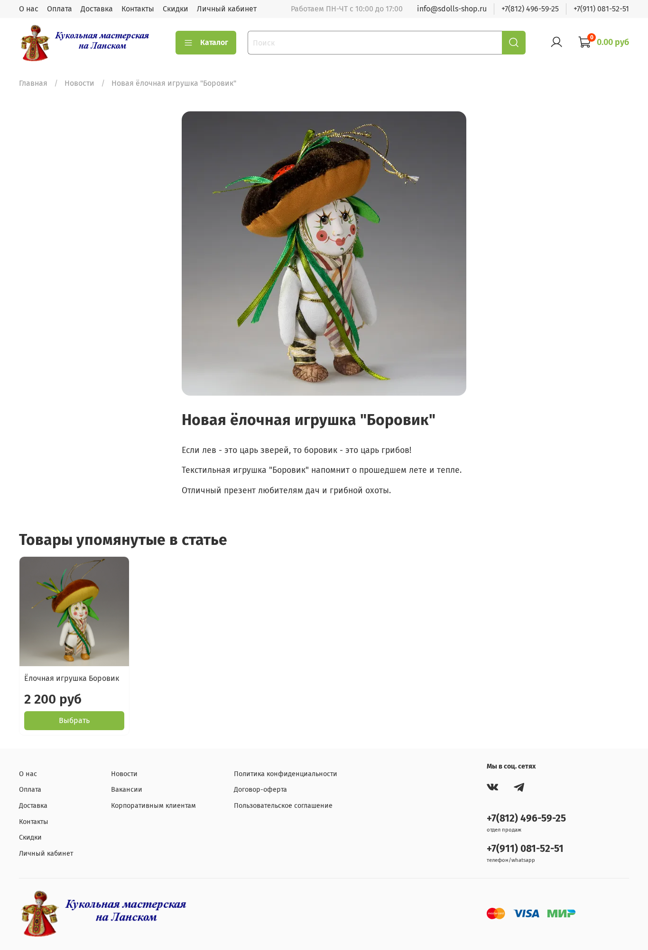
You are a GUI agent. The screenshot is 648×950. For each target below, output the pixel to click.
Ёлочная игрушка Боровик (71, 678)
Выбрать (74, 720)
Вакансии (126, 790)
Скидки (175, 8)
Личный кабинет (227, 8)
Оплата (59, 8)
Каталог (214, 42)
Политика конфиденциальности (285, 774)
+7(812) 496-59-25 (530, 8)
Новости (79, 83)
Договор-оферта (260, 790)
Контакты (137, 8)
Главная (33, 83)
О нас (28, 8)
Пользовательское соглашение (283, 806)
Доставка (97, 8)
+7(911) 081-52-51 (601, 8)
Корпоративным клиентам (153, 806)
